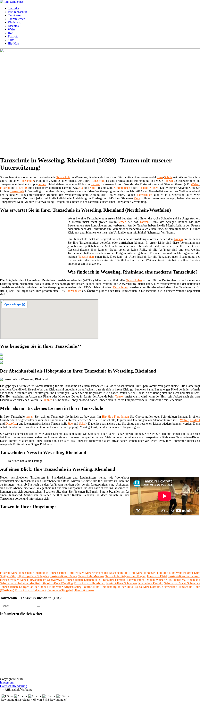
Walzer (12, 29)
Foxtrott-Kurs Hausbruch (89, 583)
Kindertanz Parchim (150, 583)
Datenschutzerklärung (13, 686)
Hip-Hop (13, 43)
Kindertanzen (121, 187)
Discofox (13, 26)
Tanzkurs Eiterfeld (114, 579)
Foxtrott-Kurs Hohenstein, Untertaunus (24, 572)
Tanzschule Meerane (91, 576)
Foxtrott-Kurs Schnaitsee (121, 583)
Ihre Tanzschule (17, 11)
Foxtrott (13, 36)
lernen (42, 184)
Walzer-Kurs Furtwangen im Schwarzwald (37, 579)
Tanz (160, 177)
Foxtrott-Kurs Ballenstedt (30, 590)
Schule (168, 177)
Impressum (6, 682)
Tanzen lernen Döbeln (141, 579)
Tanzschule (63, 177)
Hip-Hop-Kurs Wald (169, 572)
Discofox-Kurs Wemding (57, 583)
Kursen (95, 184)
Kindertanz (14, 22)
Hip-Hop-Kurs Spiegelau (33, 576)
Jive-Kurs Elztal (157, 576)
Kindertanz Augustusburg (65, 586)
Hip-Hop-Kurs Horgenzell (140, 572)
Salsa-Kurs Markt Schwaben (182, 583)
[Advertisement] (101, 125)
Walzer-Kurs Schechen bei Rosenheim (99, 572)
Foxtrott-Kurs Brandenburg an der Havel (108, 586)
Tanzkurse (14, 15)
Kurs (137, 198)
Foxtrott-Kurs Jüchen (63, 576)
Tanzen (168, 180)
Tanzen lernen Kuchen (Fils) (83, 579)
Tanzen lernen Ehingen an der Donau (24, 586)
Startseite (13, 8)
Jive (10, 33)
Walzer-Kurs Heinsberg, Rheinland (178, 579)
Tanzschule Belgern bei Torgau (125, 576)
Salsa (11, 40)
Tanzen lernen (16, 18)
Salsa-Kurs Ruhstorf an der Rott (20, 583)
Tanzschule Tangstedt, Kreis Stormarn (70, 590)
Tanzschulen (144, 194)
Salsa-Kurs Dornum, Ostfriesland (156, 586)
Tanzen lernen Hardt (61, 572)
